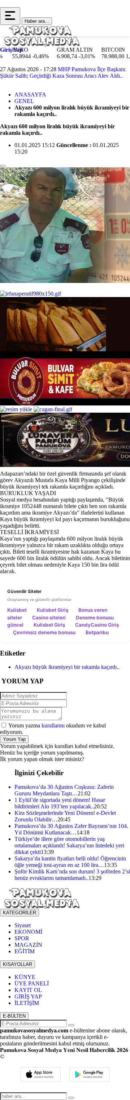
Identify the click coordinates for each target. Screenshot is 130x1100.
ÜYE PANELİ (31, 983)
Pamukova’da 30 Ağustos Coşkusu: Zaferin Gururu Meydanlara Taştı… (64, 790)
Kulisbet (17, 610)
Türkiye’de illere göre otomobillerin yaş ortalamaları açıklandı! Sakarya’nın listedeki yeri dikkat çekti (69, 845)
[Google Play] (89, 1074)
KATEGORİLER (19, 912)
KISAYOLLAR (17, 964)
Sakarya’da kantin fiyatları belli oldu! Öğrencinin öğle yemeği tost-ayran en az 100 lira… (70, 861)
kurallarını (53, 725)
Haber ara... (37, 21)
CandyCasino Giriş (97, 625)
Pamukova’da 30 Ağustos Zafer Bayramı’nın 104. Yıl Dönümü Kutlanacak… (71, 829)
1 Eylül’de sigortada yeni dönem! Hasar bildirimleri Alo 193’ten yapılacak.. (59, 803)
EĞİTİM (24, 951)
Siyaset (22, 925)
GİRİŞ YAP (28, 996)
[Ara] (71, 1098)
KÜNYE (24, 977)
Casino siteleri (49, 617)
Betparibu (97, 632)
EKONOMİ (28, 932)
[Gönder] (71, 1025)
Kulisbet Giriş (52, 610)
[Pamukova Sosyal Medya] (41, 35)
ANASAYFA (30, 94)
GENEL (24, 101)
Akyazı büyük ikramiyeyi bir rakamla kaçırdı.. (67, 667)
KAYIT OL (28, 990)
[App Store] (40, 1074)
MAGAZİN (28, 945)
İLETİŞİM (26, 1003)
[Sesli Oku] (3, 166)
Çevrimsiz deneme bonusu (44, 632)
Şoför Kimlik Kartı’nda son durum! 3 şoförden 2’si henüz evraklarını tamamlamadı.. (72, 874)
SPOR (21, 938)
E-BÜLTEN (14, 1016)
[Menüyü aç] (10, 16)
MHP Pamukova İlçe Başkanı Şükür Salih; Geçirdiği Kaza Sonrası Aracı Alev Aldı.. (62, 72)
